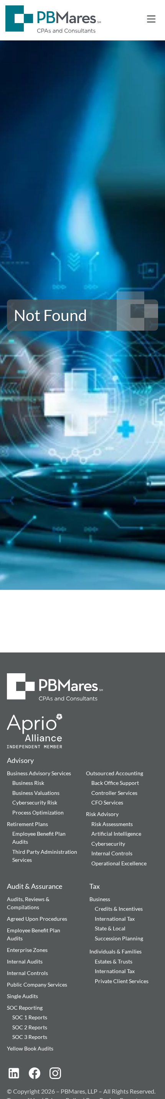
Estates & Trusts (113, 961)
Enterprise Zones (27, 950)
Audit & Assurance (34, 886)
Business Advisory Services (39, 773)
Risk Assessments (112, 824)
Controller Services (114, 793)
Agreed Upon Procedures (37, 918)
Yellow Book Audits (30, 1048)
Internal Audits (25, 961)
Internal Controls (111, 853)
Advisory (20, 760)
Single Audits (22, 996)
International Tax (115, 918)
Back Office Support (115, 783)
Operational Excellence (119, 863)
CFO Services (107, 802)
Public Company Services (37, 984)
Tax (94, 886)
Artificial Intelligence (116, 833)
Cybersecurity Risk (34, 802)
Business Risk (28, 783)
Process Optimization (38, 812)
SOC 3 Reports (29, 1037)
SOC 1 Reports (29, 1017)
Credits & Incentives (119, 908)
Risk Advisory (102, 814)
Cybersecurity (108, 843)
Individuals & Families (115, 951)
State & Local (110, 928)
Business (99, 899)
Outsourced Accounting (114, 773)
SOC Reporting (25, 1007)
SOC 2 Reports (29, 1027)
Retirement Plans (27, 824)
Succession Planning (119, 938)
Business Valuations (35, 793)
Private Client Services (121, 981)
